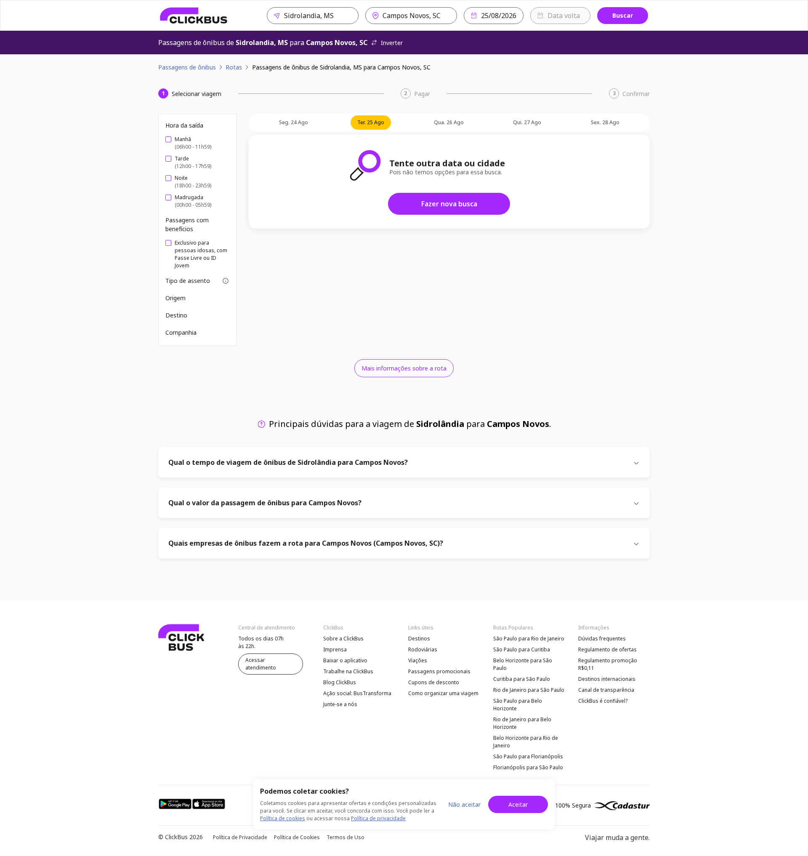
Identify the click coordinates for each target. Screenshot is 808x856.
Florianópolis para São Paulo (528, 767)
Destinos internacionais (606, 679)
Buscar (622, 15)
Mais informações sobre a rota (404, 368)
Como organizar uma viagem (443, 693)
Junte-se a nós (340, 704)
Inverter (392, 43)
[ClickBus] (194, 15)
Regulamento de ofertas (607, 649)
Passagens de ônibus (187, 67)
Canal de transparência (606, 689)
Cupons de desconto (433, 682)
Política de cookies (282, 818)
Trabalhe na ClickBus (348, 671)
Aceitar (518, 804)
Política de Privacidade (240, 837)
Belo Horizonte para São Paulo (522, 664)
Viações (417, 660)
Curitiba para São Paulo (521, 679)
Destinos (419, 638)
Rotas (234, 67)
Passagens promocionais (439, 671)
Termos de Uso (345, 837)
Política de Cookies (297, 837)
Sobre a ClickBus (343, 638)
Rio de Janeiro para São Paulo (528, 689)
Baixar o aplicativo (345, 660)
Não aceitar (464, 804)
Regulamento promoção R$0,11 (607, 664)
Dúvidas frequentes (602, 638)
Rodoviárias (422, 649)
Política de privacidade (378, 818)
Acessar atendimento (260, 663)
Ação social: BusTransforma (357, 693)
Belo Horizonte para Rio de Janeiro (525, 741)
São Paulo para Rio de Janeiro (528, 638)
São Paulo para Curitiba (521, 649)
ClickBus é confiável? (602, 700)
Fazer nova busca (449, 203)
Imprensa (335, 649)
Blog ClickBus (339, 682)
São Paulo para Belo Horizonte (517, 704)
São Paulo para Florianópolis (528, 756)
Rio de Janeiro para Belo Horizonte (522, 723)
